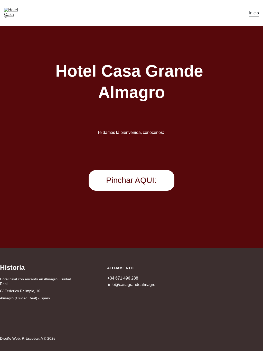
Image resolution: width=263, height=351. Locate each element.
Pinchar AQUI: (131, 180)
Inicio (254, 13)
